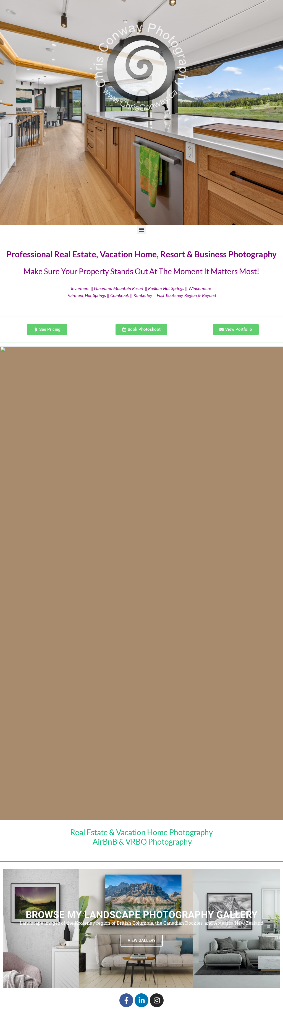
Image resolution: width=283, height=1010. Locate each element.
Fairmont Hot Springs (86, 295)
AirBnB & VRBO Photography (142, 841)
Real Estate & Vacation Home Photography (141, 832)
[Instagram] (157, 1000)
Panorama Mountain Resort (119, 288)
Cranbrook (119, 295)
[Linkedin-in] (141, 1000)
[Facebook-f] (126, 1000)
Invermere (80, 288)
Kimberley (143, 295)
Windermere (199, 288)
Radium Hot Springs (166, 288)
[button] (141, 229)
